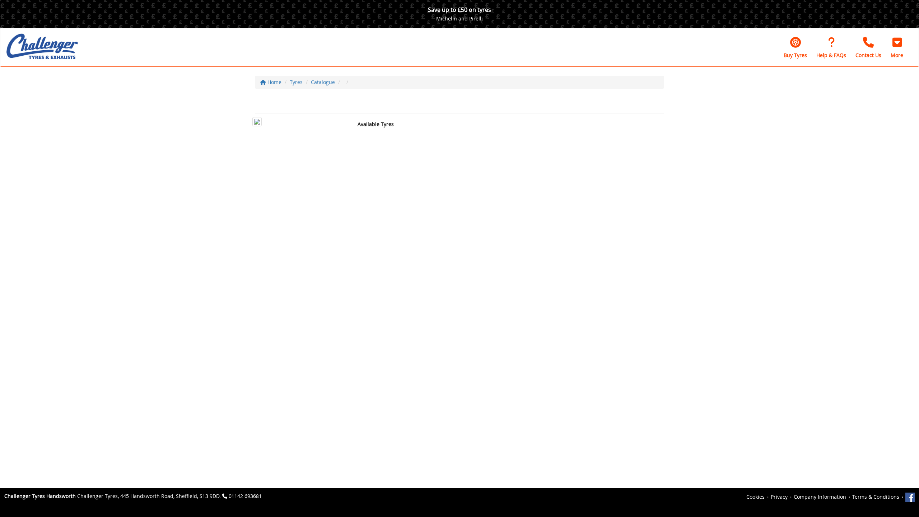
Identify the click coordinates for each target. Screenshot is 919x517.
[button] (897, 47)
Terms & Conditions (875, 496)
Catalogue (323, 82)
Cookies (755, 496)
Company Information (820, 496)
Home (273, 82)
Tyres (296, 82)
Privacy (779, 496)
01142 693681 (245, 496)
